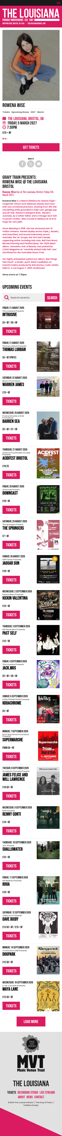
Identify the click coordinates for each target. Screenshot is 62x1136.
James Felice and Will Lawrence (16, 776)
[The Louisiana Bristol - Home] (31, 15)
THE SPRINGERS (13, 527)
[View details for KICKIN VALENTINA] (48, 605)
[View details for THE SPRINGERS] (48, 535)
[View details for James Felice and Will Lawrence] (48, 781)
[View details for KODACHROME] (48, 709)
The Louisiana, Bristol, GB (25, 118)
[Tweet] (30, 163)
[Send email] (38, 163)
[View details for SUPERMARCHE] (48, 746)
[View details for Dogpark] (48, 960)
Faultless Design (31, 1105)
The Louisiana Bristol (24, 1102)
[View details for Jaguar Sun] (48, 569)
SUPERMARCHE (15, 738)
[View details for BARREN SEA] (48, 425)
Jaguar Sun (12, 562)
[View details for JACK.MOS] (48, 674)
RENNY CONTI (11, 813)
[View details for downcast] (48, 499)
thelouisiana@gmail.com (36, 23)
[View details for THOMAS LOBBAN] (48, 357)
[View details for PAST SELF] (48, 640)
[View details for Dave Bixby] (48, 925)
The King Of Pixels (44, 1102)
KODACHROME (16, 702)
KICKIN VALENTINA (15, 597)
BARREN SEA (13, 419)
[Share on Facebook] (22, 163)
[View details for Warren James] (48, 386)
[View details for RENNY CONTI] (48, 817)
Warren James (13, 383)
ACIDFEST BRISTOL (16, 456)
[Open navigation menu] (59, 2)
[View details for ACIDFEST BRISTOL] (48, 463)
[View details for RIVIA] (48, 890)
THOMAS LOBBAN (14, 349)
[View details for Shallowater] (48, 850)
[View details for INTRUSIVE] (48, 317)
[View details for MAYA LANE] (48, 996)
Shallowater (12, 848)
